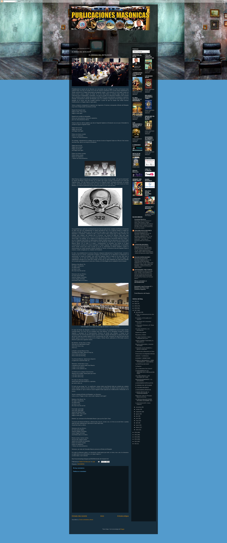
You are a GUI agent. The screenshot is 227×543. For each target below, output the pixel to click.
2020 (135, 303)
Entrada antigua (123, 516)
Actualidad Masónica (140, 219)
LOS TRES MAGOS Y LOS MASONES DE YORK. (142, 376)
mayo (137, 420)
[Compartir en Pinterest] (109, 462)
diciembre (138, 312)
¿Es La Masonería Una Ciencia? (143, 368)
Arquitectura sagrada (140, 332)
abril (137, 423)
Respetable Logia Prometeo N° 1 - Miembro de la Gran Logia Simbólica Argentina (143, 288)
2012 (135, 441)
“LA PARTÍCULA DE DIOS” (142, 364)
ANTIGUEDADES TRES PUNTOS (143, 269)
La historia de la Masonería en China (144, 351)
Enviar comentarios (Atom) (86, 519)
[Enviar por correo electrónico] (102, 462)
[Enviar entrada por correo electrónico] (98, 461)
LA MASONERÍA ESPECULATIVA (144, 383)
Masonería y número (140, 334)
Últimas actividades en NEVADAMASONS (140, 281)
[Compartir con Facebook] (107, 462)
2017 (135, 310)
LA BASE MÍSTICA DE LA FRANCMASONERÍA (142, 392)
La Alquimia (138, 366)
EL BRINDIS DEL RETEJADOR (143, 385)
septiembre (139, 411)
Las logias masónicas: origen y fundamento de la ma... (143, 337)
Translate (144, 54)
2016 (135, 432)
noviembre (139, 407)
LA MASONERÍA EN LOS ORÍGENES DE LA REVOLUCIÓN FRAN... (144, 372)
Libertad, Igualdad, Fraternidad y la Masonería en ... (144, 341)
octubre (138, 409)
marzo (137, 425)
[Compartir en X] (105, 462)
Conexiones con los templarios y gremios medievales (143, 348)
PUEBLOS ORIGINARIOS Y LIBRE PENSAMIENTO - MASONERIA (144, 361)
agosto (138, 414)
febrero (138, 427)
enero (137, 429)
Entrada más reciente (79, 516)
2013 (135, 439)
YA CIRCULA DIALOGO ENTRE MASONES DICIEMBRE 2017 (143, 400)
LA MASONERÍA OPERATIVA (143, 389)
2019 (135, 306)
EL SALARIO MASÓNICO (142, 387)
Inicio (102, 516)
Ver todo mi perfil (137, 69)
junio (137, 418)
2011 (135, 443)
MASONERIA (80, 464)
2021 (135, 301)
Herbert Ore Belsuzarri (137, 67)
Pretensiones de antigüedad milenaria (145, 353)
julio (137, 416)
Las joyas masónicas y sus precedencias (142, 329)
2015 (135, 434)
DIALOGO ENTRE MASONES (142, 257)
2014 (135, 437)
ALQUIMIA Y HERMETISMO (142, 358)
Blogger (122, 529)
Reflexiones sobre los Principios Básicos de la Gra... (143, 396)
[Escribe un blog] (104, 462)
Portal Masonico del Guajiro (142, 293)
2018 (135, 308)
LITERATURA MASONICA (141, 244)
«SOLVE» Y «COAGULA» (142, 356)
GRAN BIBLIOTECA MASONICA (143, 230)
